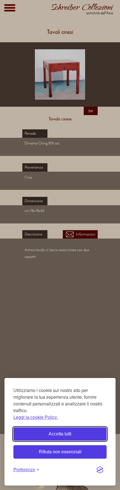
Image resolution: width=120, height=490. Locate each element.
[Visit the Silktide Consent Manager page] (100, 470)
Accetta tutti (60, 433)
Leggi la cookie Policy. (35, 417)
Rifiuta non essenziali (60, 451)
